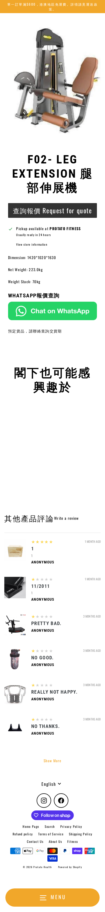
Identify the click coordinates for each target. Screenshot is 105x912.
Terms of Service (51, 834)
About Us (55, 841)
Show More (52, 760)
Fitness (72, 841)
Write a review (66, 518)
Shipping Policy (80, 834)
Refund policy (23, 834)
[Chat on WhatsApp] (52, 311)
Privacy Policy (71, 826)
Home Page (31, 826)
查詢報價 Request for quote (52, 210)
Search (50, 826)
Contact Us (35, 841)
